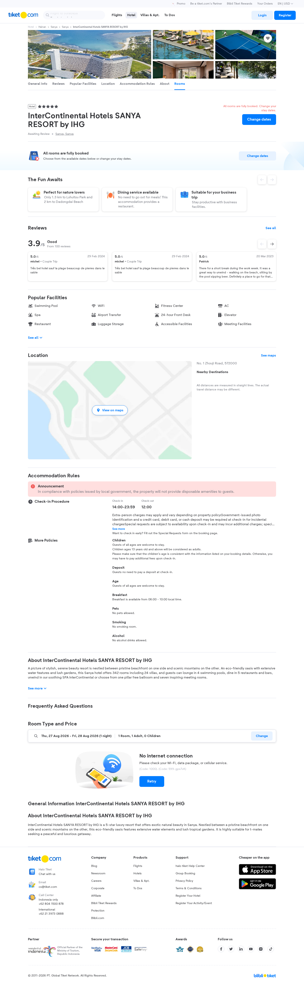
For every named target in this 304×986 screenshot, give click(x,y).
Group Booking (185, 873)
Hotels (137, 873)
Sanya (54, 27)
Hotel (31, 27)
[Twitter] (231, 949)
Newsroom (98, 873)
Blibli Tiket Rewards (239, 4)
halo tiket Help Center (190, 866)
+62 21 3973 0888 (51, 914)
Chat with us (47, 874)
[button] (110, 410)
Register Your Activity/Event (194, 903)
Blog (94, 866)
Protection (97, 911)
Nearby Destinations (212, 372)
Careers (96, 881)
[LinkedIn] (241, 949)
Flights (137, 866)
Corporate (97, 888)
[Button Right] (272, 244)
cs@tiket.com (48, 887)
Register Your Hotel (188, 896)
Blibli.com (97, 918)
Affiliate (96, 896)
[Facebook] (221, 949)
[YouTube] (251, 949)
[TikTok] (270, 949)
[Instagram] (260, 949)
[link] (262, 15)
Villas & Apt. (141, 881)
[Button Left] (262, 244)
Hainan (42, 27)
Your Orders (265, 4)
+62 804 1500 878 (51, 904)
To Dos (137, 888)
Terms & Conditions (189, 888)
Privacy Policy (184, 881)
